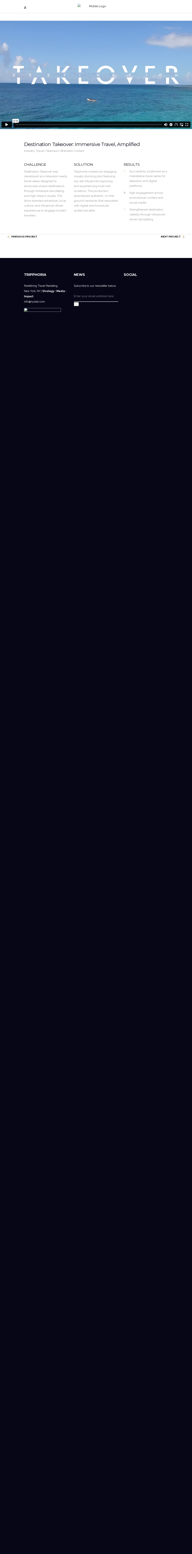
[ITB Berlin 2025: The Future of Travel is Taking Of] (140, 702)
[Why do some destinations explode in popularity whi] (163, 1324)
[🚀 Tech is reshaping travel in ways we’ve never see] (129, 1312)
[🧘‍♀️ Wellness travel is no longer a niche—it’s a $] (152, 1327)
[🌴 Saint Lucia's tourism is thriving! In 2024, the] (163, 441)
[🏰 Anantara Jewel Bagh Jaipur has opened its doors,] (152, 439)
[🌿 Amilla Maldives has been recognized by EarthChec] (140, 1263)
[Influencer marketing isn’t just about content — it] (129, 558)
